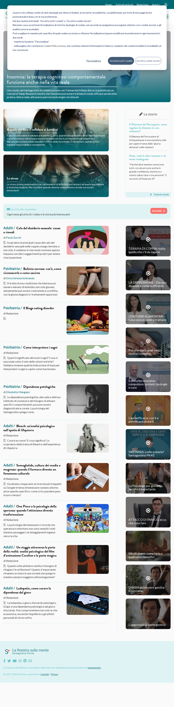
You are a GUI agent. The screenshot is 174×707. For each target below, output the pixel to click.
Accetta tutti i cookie (121, 60)
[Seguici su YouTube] (15, 661)
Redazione (143, 4)
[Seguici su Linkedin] (25, 661)
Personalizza (93, 60)
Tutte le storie (161, 194)
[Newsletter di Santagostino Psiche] (30, 661)
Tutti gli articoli (124, 4)
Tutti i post (96, 629)
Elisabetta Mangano (18, 392)
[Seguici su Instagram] (20, 661)
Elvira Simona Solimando (20, 278)
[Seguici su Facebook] (4, 661)
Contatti (44, 674)
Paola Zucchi (13, 237)
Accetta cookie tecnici (148, 60)
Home (108, 4)
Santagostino (94, 667)
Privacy (54, 674)
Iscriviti (156, 210)
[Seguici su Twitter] (9, 661)
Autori (155, 4)
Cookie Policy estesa (55, 45)
